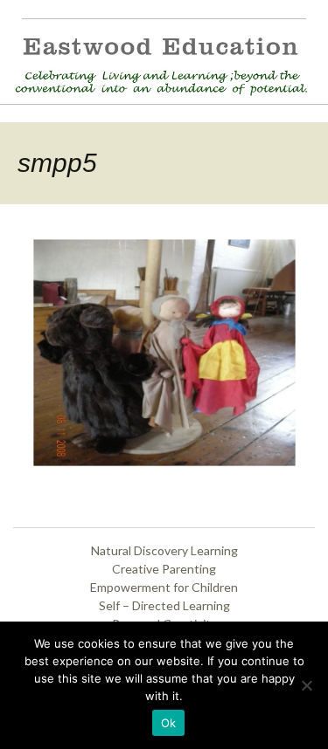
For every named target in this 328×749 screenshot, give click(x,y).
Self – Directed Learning (164, 605)
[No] (306, 685)
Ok (169, 723)
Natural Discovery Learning (164, 550)
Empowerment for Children (164, 587)
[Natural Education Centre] (156, 64)
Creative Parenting (164, 568)
